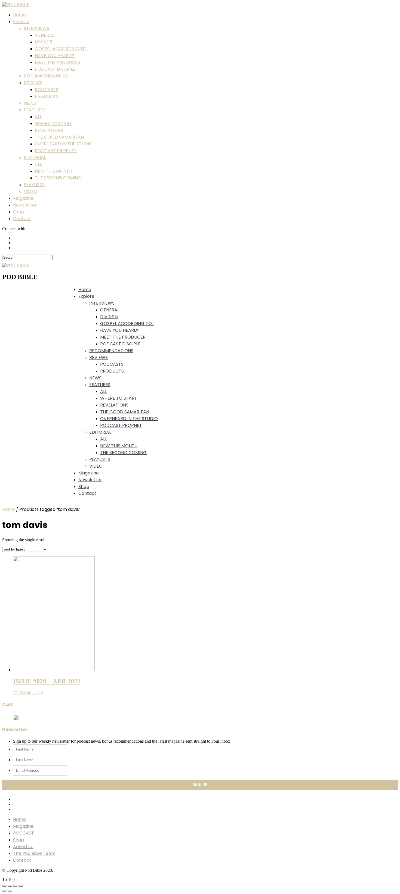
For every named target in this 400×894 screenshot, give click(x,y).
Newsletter (25, 205)
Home (19, 15)
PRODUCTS (47, 96)
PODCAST (23, 833)
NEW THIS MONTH (53, 171)
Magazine (23, 198)
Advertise (23, 846)
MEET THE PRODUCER (57, 62)
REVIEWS (33, 83)
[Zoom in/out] (21, 886)
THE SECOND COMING (58, 178)
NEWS (30, 103)
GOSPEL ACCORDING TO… (62, 49)
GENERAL (44, 35)
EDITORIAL (35, 157)
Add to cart (33, 692)
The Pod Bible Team (34, 853)
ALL (38, 117)
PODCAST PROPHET (56, 151)
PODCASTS (46, 89)
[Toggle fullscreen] (15, 886)
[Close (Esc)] (4, 886)
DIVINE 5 (44, 42)
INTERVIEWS (36, 28)
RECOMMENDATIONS (46, 76)
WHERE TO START (53, 123)
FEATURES (34, 110)
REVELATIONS (49, 130)
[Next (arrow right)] (10, 891)
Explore (21, 21)
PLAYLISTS (34, 185)
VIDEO (30, 191)
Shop (18, 212)
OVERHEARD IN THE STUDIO (64, 144)
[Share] (10, 886)
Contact (22, 218)
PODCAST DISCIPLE (55, 69)
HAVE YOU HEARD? (54, 55)
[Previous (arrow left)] (4, 891)
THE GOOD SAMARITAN (59, 137)
